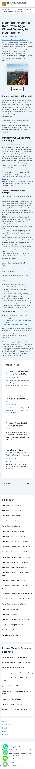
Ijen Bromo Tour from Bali (10, 686)
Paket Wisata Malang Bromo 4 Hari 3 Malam (16, 552)
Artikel (4, 722)
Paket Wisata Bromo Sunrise (11, 521)
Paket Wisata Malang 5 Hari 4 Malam (13, 580)
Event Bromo (6, 728)
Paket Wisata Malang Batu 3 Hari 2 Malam (15, 567)
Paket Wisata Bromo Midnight (11, 505)
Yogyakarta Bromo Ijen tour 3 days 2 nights (17, 320)
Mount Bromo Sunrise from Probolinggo (15, 40)
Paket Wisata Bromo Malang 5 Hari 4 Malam (16, 557)
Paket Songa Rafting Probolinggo (12, 625)
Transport (5, 734)
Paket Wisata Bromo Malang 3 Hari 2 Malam (16, 547)
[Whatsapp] (5, 752)
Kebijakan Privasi (12, 759)
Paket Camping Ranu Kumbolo (11, 635)
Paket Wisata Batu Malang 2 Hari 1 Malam (15, 562)
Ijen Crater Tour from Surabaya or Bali (15, 325)
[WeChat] (5, 758)
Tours (4, 731)
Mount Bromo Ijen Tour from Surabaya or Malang (17, 673)
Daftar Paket (6, 725)
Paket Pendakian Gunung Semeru (12, 630)
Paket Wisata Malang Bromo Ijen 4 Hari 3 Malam (17, 599)
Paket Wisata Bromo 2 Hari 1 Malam (13, 531)
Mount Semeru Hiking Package (11, 699)
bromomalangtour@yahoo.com (18, 276)
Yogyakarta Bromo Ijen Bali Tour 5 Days (14, 709)
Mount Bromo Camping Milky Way (13, 667)
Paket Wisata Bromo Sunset (11, 526)
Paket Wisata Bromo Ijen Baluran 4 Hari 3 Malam (17, 594)
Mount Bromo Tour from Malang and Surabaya (16, 662)
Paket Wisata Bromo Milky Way (12, 510)
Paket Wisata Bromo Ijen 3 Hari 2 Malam (14, 604)
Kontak (12, 762)
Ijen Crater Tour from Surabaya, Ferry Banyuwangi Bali (17, 398)
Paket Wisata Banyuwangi (10, 614)
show (20, 89)
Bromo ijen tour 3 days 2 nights (14, 315)
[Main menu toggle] (31, 4)
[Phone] (5, 746)
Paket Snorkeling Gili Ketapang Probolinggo (15, 619)
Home (4, 9)
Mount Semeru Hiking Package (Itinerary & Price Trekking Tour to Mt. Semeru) (17, 452)
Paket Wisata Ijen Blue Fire (10, 609)
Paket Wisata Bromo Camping (11, 515)
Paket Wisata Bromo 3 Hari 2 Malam (13, 536)
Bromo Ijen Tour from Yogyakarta (12, 704)
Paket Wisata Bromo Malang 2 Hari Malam (15, 541)
